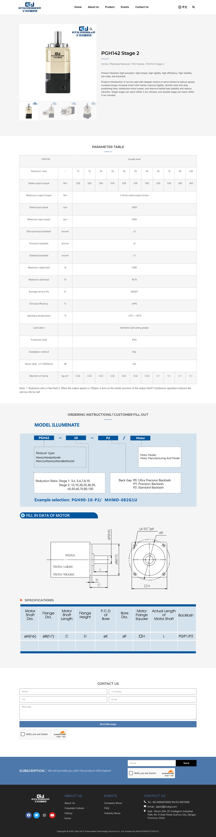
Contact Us (142, 7)
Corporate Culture (74, 808)
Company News (113, 803)
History (68, 813)
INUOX (139, 831)
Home (78, 7)
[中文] (179, 7)
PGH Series (138, 64)
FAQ (106, 808)
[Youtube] (52, 815)
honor (68, 818)
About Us (93, 7)
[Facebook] (28, 815)
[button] (193, 7)
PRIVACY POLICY (151, 831)
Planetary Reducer (120, 64)
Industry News (112, 813)
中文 (184, 7)
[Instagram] (44, 815)
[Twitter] (36, 815)
